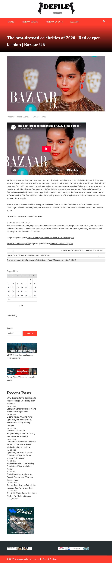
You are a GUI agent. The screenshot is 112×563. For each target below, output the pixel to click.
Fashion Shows (30, 22)
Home (11, 22)
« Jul (21, 306)
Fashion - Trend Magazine (18, 244)
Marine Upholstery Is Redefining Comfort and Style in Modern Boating (20, 466)
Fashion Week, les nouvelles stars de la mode (29, 255)
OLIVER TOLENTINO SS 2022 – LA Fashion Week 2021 (82, 250)
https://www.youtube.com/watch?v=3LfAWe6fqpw (50, 238)
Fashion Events (54, 22)
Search (10, 328)
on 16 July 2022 (57, 260)
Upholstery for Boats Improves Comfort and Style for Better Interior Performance (20, 455)
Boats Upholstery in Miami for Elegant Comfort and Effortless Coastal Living (20, 477)
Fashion (74, 22)
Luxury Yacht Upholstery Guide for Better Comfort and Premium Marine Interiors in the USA (21, 444)
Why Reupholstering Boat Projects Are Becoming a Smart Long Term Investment (21, 401)
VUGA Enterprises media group (20, 355)
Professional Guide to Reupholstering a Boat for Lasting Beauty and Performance (21, 433)
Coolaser (53, 559)
